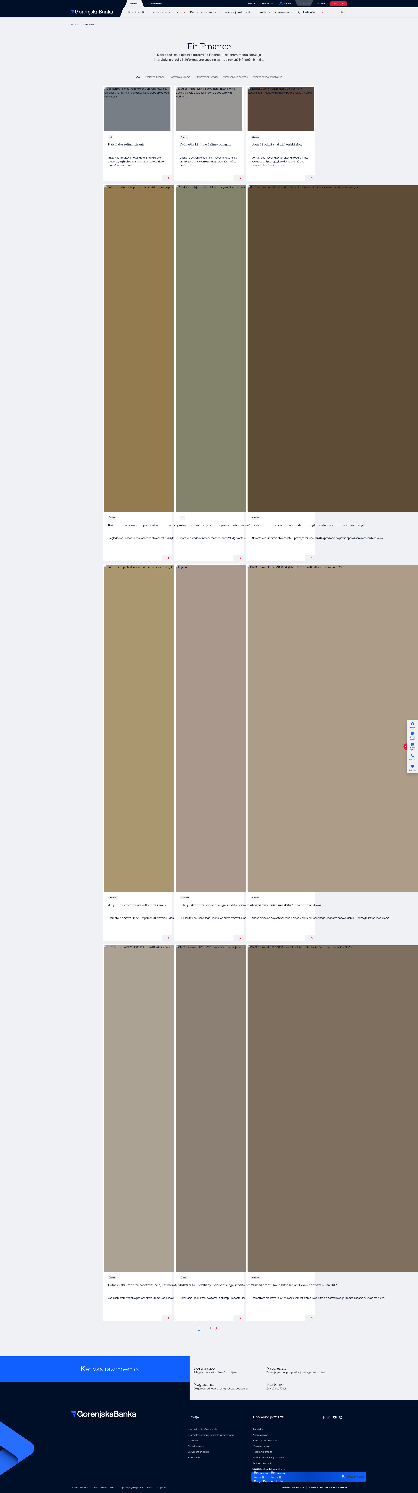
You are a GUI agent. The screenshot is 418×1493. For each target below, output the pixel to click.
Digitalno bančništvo (308, 12)
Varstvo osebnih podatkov (104, 1487)
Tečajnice (193, 1440)
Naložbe (262, 12)
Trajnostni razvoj (262, 1463)
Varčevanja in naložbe (235, 77)
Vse (138, 77)
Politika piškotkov (80, 1487)
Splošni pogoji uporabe (132, 1487)
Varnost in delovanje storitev (268, 1457)
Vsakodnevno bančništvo (267, 77)
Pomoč (287, 3)
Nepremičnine (260, 1435)
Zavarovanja (282, 12)
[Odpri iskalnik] (342, 12)
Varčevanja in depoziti (237, 12)
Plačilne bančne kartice (203, 12)
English (321, 3)
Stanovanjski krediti (206, 77)
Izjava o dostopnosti (156, 1487)
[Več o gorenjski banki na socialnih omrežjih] (324, 1417)
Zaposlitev (258, 1429)
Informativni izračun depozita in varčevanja (211, 1435)
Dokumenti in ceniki (198, 1451)
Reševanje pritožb (262, 1451)
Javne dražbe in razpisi (265, 1440)
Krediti (178, 12)
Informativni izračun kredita (202, 1429)
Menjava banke (261, 1446)
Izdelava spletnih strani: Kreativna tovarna (328, 1487)
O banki (251, 3)
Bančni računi (159, 12)
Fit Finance (304, 3)
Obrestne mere (196, 1446)
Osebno (134, 3)
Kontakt (266, 3)
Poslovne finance (155, 77)
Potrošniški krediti (180, 77)
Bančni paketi (136, 12)
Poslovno (156, 3)
